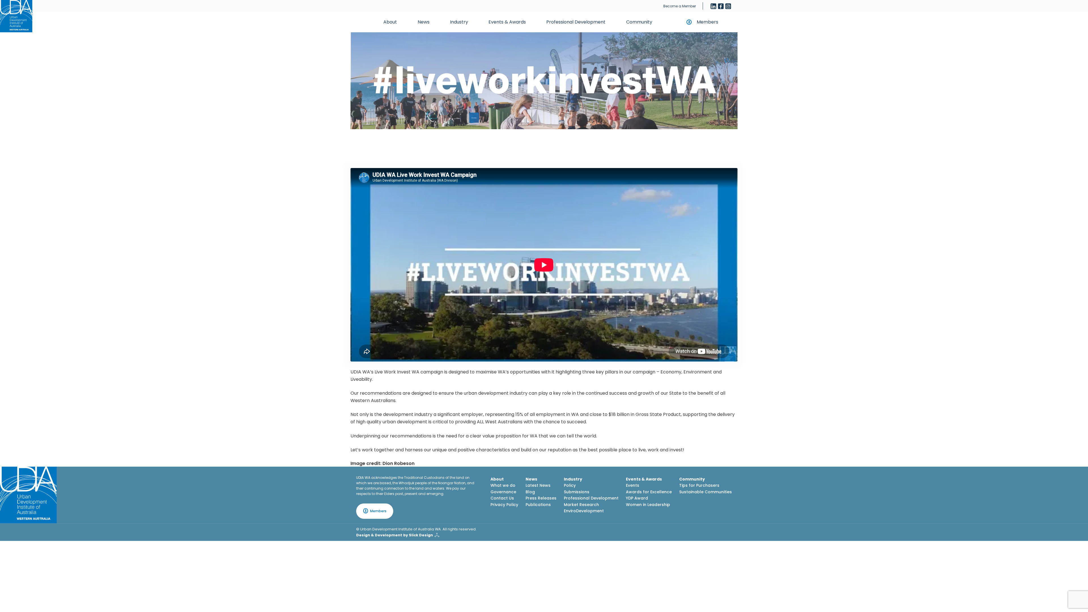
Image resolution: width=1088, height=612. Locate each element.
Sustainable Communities (705, 492)
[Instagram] (728, 6)
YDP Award (637, 498)
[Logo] (28, 495)
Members (707, 22)
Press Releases (541, 498)
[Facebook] (721, 6)
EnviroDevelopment (584, 511)
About (390, 22)
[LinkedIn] (713, 6)
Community (639, 22)
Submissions (576, 492)
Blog (530, 492)
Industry (459, 22)
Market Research (581, 504)
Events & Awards (507, 22)
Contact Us (502, 498)
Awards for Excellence (649, 492)
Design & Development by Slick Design (394, 535)
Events (632, 485)
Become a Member (679, 6)
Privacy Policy (504, 504)
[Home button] (16, 16)
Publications (538, 504)
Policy (570, 485)
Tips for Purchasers (699, 485)
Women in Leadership (648, 504)
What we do (502, 485)
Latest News (538, 485)
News (424, 22)
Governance (503, 492)
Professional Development (575, 22)
